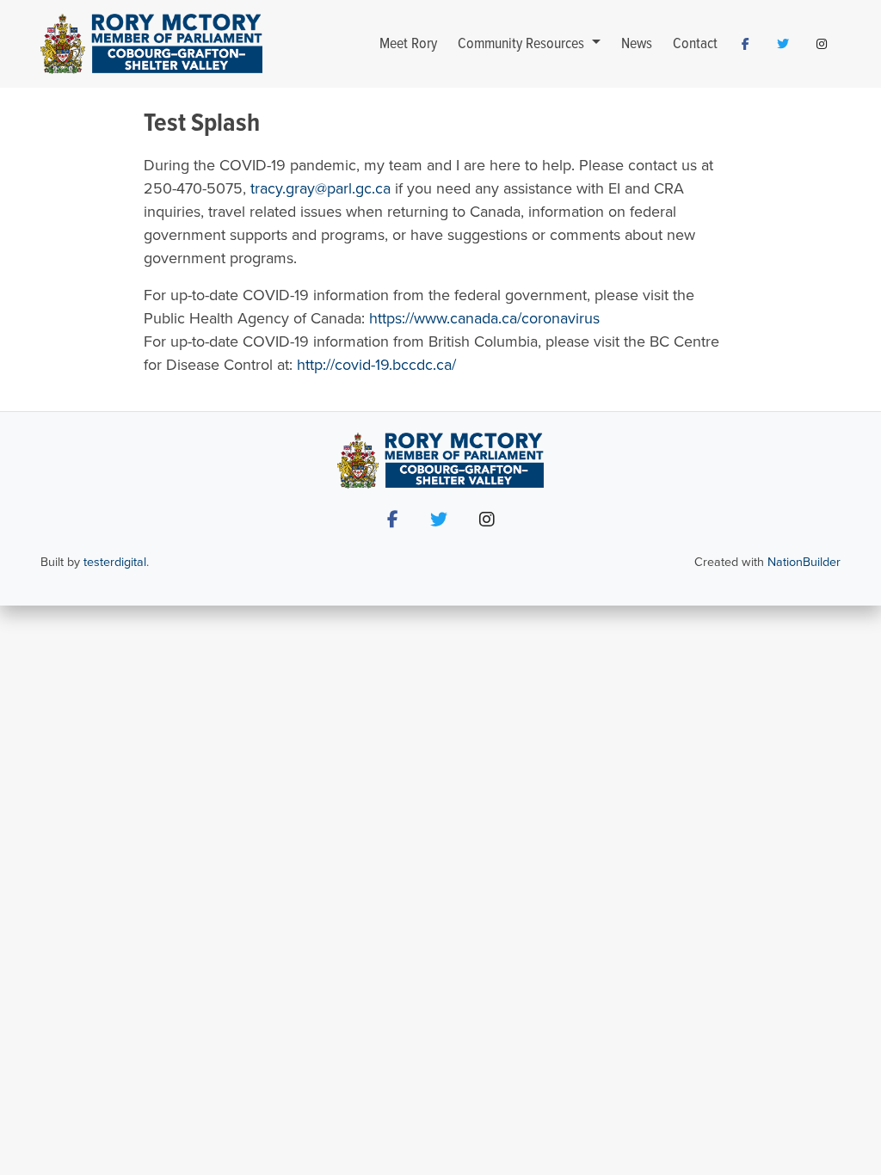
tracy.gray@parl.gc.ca (320, 188)
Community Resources (523, 44)
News (636, 44)
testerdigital (114, 562)
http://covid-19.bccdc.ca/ (376, 364)
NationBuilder (804, 562)
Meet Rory (408, 44)
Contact (695, 44)
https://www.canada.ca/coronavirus (484, 318)
